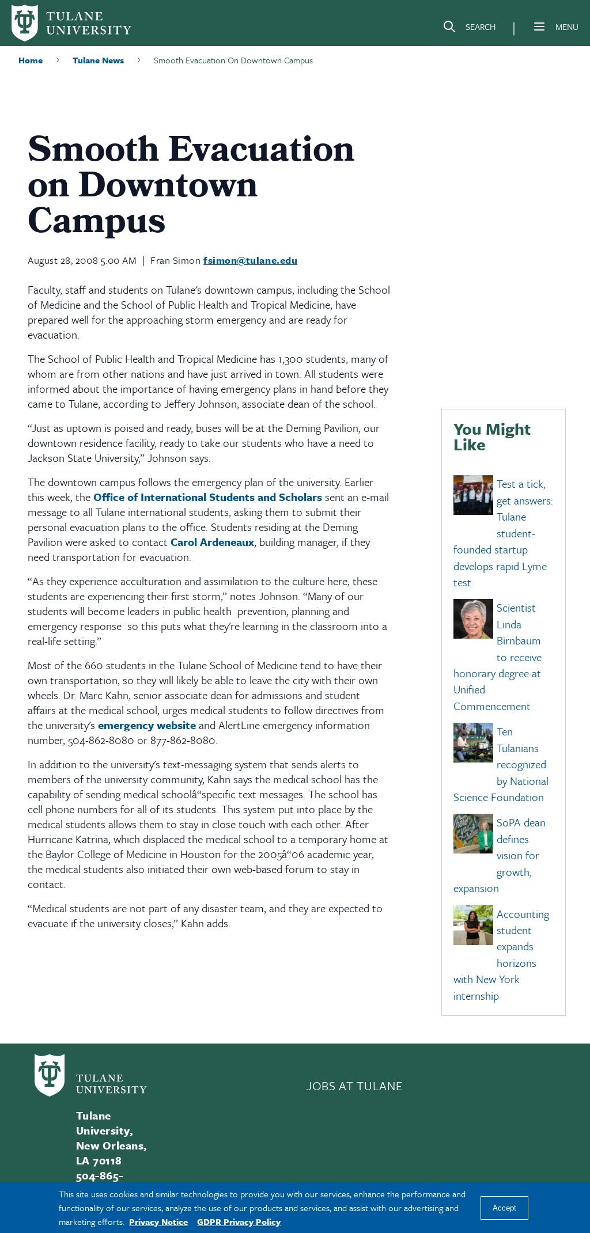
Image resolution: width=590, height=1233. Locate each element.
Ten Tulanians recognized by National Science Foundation (501, 764)
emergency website (147, 725)
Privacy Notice (158, 1221)
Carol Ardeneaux (212, 541)
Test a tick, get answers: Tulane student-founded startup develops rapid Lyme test (503, 533)
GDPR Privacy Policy (239, 1221)
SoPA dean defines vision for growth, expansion (499, 855)
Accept (504, 1208)
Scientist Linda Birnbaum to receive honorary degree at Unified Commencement (497, 657)
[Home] (71, 23)
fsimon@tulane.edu (250, 260)
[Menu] (539, 26)
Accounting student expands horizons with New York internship (501, 954)
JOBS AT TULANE (354, 1085)
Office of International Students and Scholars (207, 496)
